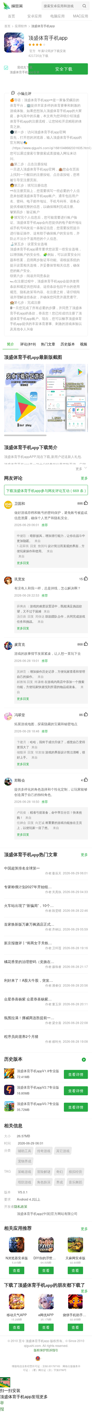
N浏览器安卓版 (17, 1257)
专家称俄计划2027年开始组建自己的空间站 (29, 886)
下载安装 (60, 50)
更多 (84, 478)
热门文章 (48, 343)
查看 (16, 1270)
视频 (83, 343)
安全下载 (64, 69)
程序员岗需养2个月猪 (21, 1036)
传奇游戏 (43, 1150)
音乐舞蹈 (75, 1182)
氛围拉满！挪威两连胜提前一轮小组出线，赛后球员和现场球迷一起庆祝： (29, 1017)
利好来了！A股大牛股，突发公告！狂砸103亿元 (29, 980)
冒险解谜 (43, 1171)
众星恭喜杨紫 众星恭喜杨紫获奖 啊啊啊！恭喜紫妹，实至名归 (29, 998)
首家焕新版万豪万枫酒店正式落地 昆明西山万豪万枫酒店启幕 (29, 924)
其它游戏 (63, 1150)
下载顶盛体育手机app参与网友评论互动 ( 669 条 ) (46, 490)
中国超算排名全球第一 (22, 868)
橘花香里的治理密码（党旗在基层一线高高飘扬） (29, 961)
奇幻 (59, 1171)
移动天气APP (17, 1314)
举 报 (2, 1406)
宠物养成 (24, 1161)
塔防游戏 (24, 1182)
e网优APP (46, 1314)
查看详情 (76, 1074)
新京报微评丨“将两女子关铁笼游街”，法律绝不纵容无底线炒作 (29, 942)
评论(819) (28, 343)
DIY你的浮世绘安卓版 (46, 1257)
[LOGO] (13, 5)
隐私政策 (20, 1206)
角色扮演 (43, 1182)
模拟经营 (75, 1171)
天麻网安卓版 (75, 1257)
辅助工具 (24, 1150)
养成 (59, 1182)
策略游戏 (24, 1171)
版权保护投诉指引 (46, 1350)
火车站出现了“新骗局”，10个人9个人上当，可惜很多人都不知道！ (29, 905)
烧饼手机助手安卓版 (75, 1314)
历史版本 (68, 343)
